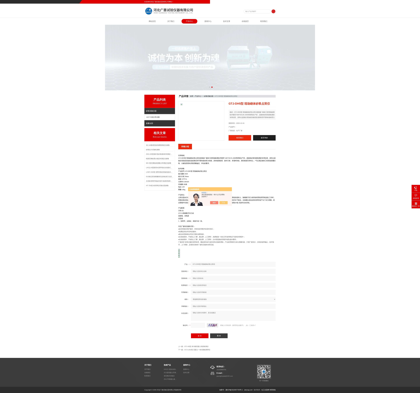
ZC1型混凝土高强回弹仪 (171, 372)
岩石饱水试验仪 (169, 376)
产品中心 (189, 21)
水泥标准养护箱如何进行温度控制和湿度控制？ (159, 181)
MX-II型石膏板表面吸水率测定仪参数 (158, 163)
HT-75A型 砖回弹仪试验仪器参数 (157, 185)
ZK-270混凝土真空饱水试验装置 (171, 379)
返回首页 (258, 2)
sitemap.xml (248, 390)
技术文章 (226, 21)
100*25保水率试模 (153, 117)
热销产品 (167, 365)
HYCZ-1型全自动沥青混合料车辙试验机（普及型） (171, 369)
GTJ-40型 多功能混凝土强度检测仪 (196, 346)
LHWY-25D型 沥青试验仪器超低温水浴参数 (159, 172)
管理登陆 (273, 390)
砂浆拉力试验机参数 (153, 150)
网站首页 (152, 21)
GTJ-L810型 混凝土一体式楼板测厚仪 (197, 350)
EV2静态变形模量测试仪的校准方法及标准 (159, 176)
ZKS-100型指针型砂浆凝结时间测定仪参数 (159, 154)
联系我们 (273, 2)
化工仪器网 (265, 390)
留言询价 (264, 138)
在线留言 (265, 2)
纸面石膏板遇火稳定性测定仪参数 (157, 158)
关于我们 (170, 21)
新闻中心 (208, 21)
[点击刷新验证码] (212, 325)
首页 (191, 96)
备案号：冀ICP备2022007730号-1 (231, 390)
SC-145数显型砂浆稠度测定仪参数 (158, 145)
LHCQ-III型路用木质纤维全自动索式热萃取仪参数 (159, 167)
